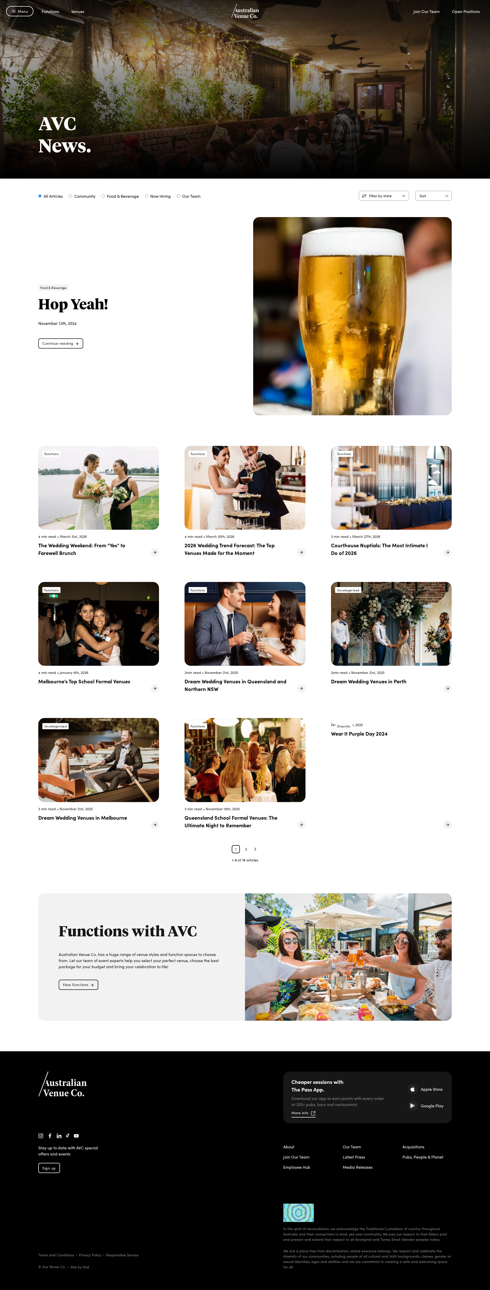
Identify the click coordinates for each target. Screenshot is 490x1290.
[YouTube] (76, 1135)
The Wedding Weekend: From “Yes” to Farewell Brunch (81, 548)
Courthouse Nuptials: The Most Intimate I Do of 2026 (379, 548)
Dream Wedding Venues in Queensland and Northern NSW (235, 684)
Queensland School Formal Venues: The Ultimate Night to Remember (231, 821)
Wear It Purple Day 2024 (359, 733)
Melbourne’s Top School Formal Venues (84, 681)
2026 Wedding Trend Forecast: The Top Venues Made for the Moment (230, 548)
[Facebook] (50, 1135)
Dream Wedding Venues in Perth (369, 681)
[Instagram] (40, 1135)
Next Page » (255, 849)
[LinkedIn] (59, 1135)
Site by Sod (79, 1266)
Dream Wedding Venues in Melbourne (82, 817)
